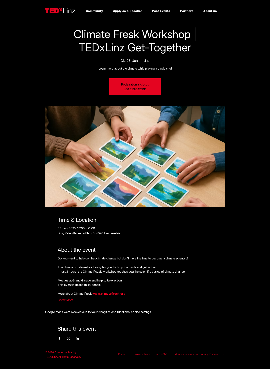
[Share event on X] (68, 338)
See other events (135, 89)
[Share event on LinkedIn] (77, 338)
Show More (65, 300)
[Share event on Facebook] (59, 338)
